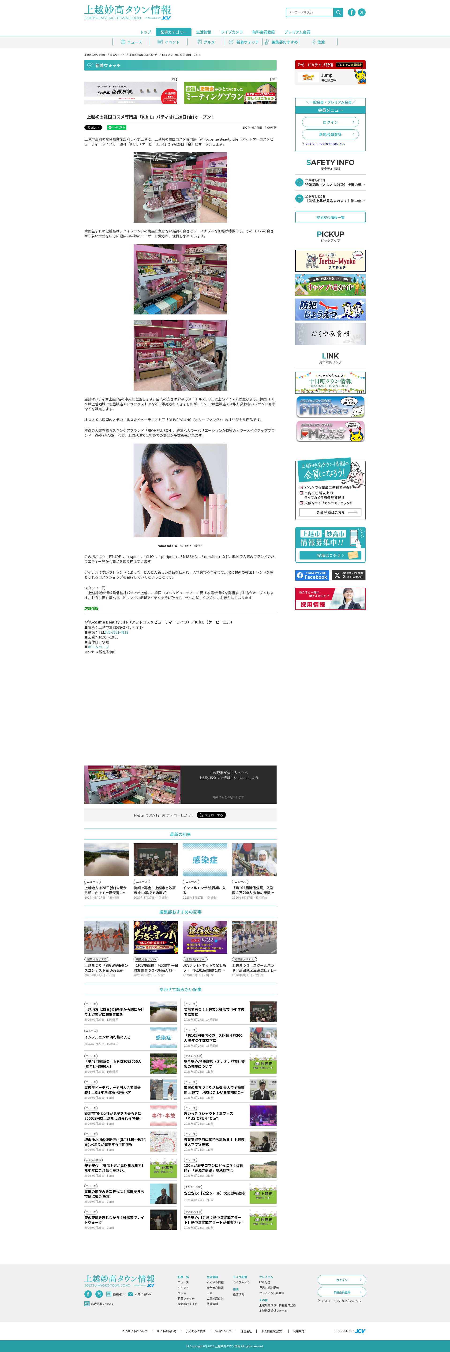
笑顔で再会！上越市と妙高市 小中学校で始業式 (214, 1012)
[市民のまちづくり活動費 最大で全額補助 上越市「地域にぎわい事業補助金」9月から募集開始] (263, 1089)
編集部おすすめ (187, 1304)
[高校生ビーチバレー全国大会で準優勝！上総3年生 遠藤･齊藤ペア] (163, 1089)
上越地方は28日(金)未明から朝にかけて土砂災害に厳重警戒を (114, 1012)
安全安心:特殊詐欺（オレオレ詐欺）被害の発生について (214, 1064)
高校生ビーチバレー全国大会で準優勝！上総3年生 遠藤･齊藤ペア (112, 1090)
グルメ (182, 1293)
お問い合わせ (143, 1294)
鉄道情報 (212, 1304)
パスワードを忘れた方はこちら (325, 143)
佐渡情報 (238, 1294)
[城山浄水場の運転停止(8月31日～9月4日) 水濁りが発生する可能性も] (163, 1142)
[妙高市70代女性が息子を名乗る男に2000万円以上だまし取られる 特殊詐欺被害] (163, 1116)
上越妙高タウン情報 (94, 54)
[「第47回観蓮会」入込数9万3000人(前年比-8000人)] (163, 1063)
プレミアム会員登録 (271, 1293)
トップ (145, 32)
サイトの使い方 (166, 1331)
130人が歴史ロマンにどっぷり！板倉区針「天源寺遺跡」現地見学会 (213, 1168)
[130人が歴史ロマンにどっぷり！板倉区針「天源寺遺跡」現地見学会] (263, 1168)
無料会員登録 (263, 32)
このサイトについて (134, 1331)
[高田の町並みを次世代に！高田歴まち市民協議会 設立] (163, 1194)
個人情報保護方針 (272, 1331)
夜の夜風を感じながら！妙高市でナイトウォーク (114, 1220)
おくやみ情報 (215, 1282)
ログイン (330, 122)
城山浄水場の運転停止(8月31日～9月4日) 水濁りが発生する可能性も (115, 1142)
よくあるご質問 (196, 1331)
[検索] (338, 12)
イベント (183, 1287)
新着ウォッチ (117, 54)
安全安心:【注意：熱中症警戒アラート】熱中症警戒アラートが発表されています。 (214, 1220)
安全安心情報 (215, 1287)
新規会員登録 (330, 134)
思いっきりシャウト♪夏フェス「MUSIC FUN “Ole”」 (208, 1116)
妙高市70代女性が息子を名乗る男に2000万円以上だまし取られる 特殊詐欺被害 (113, 1116)
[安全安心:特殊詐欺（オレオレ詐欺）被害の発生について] (263, 1063)
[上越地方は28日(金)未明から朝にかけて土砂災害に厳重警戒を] (163, 1011)
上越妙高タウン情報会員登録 (277, 1305)
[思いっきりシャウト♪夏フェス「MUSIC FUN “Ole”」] (263, 1116)
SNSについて (223, 1331)
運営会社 (246, 1331)
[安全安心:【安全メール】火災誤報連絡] (263, 1194)
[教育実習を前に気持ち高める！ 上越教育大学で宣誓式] (263, 1142)
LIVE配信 (264, 1282)
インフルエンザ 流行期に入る (107, 1037)
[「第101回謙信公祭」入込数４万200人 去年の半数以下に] (263, 1037)
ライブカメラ (232, 32)
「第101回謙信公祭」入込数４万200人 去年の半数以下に (213, 1038)
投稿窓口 (118, 1294)
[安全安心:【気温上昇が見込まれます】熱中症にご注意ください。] (163, 1168)
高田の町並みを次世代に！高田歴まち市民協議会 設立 (114, 1194)
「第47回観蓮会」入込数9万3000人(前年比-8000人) (112, 1064)
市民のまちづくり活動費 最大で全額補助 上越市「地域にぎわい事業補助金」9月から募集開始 (214, 1090)
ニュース (183, 1282)
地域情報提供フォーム (273, 1310)
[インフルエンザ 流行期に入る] (163, 1037)
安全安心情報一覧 (330, 217)
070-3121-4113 (116, 632)
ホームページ (98, 646)
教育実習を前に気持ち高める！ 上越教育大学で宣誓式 (214, 1142)
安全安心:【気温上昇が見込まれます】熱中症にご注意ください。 (114, 1168)
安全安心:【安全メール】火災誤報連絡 (214, 1193)
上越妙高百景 (215, 1298)
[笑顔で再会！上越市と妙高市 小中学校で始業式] (263, 1011)
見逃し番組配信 (269, 1287)
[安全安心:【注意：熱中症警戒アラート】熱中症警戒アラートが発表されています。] (263, 1220)
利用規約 (298, 1331)
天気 (209, 1293)
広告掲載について (102, 1304)
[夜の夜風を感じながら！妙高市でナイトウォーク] (163, 1220)
